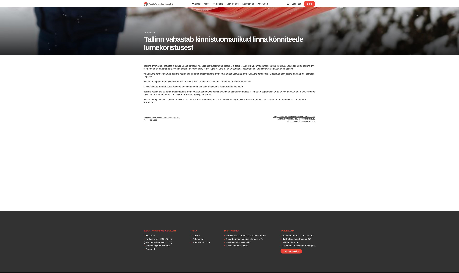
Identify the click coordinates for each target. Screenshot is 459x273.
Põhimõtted (198, 239)
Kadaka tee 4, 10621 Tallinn (159, 239)
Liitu (309, 4)
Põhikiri (196, 235)
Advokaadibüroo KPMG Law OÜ (297, 235)
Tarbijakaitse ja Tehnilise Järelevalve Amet (246, 235)
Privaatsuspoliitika (201, 242)
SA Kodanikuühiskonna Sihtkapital (298, 246)
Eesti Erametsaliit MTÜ (237, 246)
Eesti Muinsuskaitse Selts (238, 242)
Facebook (150, 249)
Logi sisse (296, 4)
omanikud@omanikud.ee (158, 246)
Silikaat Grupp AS (290, 242)
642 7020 (150, 235)
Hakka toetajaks (291, 251)
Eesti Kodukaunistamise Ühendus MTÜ (244, 239)
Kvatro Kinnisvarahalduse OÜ (296, 239)
